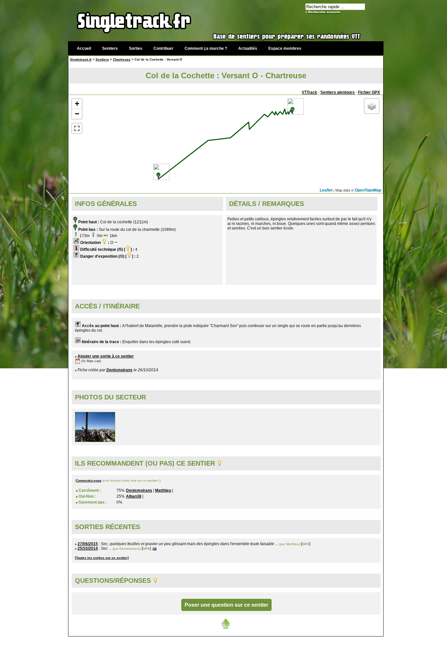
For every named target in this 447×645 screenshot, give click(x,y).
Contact (334, 640)
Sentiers (110, 48)
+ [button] (77, 104)
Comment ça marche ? (206, 48)
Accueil (84, 48)
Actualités (247, 48)
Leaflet (326, 190)
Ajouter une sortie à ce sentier (106, 356)
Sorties (135, 48)
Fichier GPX (369, 92)
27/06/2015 (88, 544)
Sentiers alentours (337, 92)
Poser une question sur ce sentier (226, 605)
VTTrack (309, 92)
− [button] (77, 114)
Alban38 (133, 496)
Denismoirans (119, 370)
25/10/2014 (88, 548)
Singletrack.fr (81, 59)
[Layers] (372, 106)
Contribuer (163, 48)
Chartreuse (122, 59)
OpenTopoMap (368, 190)
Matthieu (163, 490)
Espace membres (284, 48)
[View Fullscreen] (77, 128)
